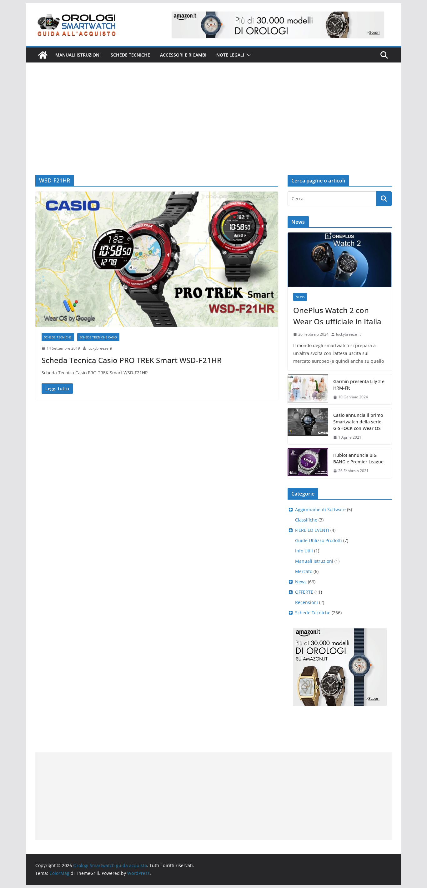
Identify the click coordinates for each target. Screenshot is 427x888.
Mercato (303, 571)
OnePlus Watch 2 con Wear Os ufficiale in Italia (337, 316)
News (300, 297)
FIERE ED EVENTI (312, 530)
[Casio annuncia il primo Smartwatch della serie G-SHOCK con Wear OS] (308, 426)
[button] (247, 55)
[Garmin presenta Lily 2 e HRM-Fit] (308, 389)
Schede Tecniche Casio (98, 337)
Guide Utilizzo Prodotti (318, 540)
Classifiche (306, 520)
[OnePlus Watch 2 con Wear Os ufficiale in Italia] (340, 259)
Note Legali (230, 55)
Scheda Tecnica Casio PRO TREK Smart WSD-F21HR (132, 360)
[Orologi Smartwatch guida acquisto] (42, 54)
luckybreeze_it (100, 348)
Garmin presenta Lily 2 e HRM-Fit (358, 384)
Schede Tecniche (130, 55)
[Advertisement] (213, 109)
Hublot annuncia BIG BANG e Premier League (358, 458)
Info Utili (304, 551)
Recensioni (306, 602)
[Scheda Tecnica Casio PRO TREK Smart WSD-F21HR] (156, 259)
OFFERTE (304, 592)
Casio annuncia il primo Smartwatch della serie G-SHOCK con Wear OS (358, 421)
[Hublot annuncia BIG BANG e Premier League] (308, 463)
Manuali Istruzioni (314, 561)
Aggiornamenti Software (320, 509)
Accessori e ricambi (183, 55)
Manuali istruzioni (78, 55)
